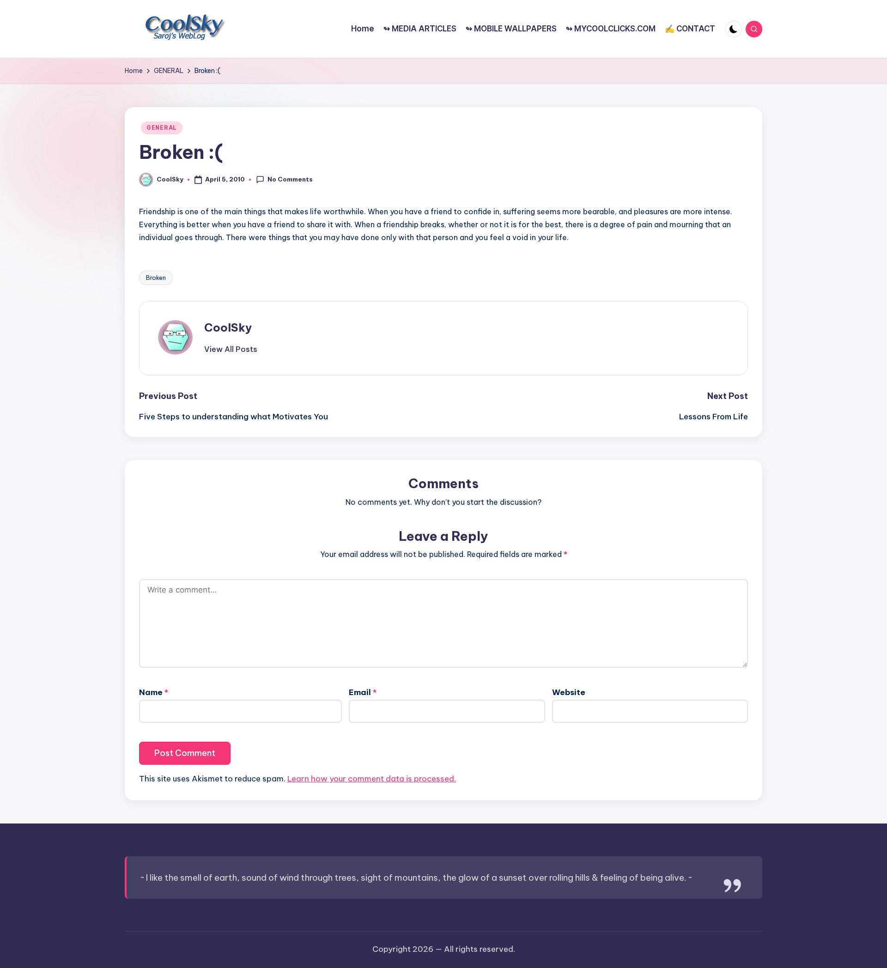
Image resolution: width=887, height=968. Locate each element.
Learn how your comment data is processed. (371, 779)
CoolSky (228, 327)
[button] (230, 349)
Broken (156, 277)
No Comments (290, 179)
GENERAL (161, 127)
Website (568, 692)
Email (363, 692)
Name (153, 692)
